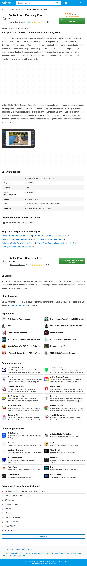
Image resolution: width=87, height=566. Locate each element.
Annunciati (20, 549)
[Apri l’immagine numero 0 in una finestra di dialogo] (18, 138)
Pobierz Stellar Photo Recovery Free (15, 236)
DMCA (4, 556)
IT (80, 3)
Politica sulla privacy (56, 553)
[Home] (2, 9)
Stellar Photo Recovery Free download (16, 239)
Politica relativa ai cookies (36, 553)
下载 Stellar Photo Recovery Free (48, 239)
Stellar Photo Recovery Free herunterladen (50, 236)
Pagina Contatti (18, 305)
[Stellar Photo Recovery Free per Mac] (4, 18)
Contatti (10, 549)
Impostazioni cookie (17, 556)
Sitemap (30, 549)
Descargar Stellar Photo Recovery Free (16, 247)
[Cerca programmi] (57, 3)
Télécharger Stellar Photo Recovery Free (17, 243)
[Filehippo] (7, 3)
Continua (43, 536)
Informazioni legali (74, 553)
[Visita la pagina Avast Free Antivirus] (72, 15)
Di (16, 22)
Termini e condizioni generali (12, 553)
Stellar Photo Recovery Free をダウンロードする (55, 243)
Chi (3, 549)
